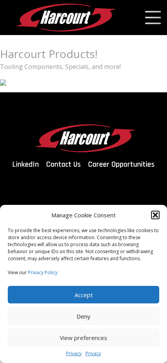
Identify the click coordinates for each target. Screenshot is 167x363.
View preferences (83, 338)
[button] (155, 215)
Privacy (74, 353)
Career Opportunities (121, 164)
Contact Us (63, 164)
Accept (84, 295)
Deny (83, 316)
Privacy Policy (42, 272)
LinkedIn (25, 164)
